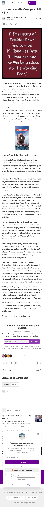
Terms (27, 492)
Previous (8, 370)
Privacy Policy (22, 479)
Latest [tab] (9, 410)
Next (37, 370)
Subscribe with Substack (23, 470)
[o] (22, 138)
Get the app (32, 497)
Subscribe (32, 3)
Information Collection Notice (26, 477)
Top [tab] (4, 410)
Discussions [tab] (17, 410)
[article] (22, 421)
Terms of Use (32, 475)
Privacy (21, 492)
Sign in (39, 3)
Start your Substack (17, 497)
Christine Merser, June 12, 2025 (13, 421)
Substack (12, 503)
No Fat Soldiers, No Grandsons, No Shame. (16, 417)
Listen (39, 18)
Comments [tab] (6, 384)
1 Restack (22, 356)
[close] (38, 434)
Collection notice (36, 492)
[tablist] (10, 384)
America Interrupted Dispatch (16, 17)
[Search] (40, 410)
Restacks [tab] (15, 384)
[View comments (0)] (11, 24)
